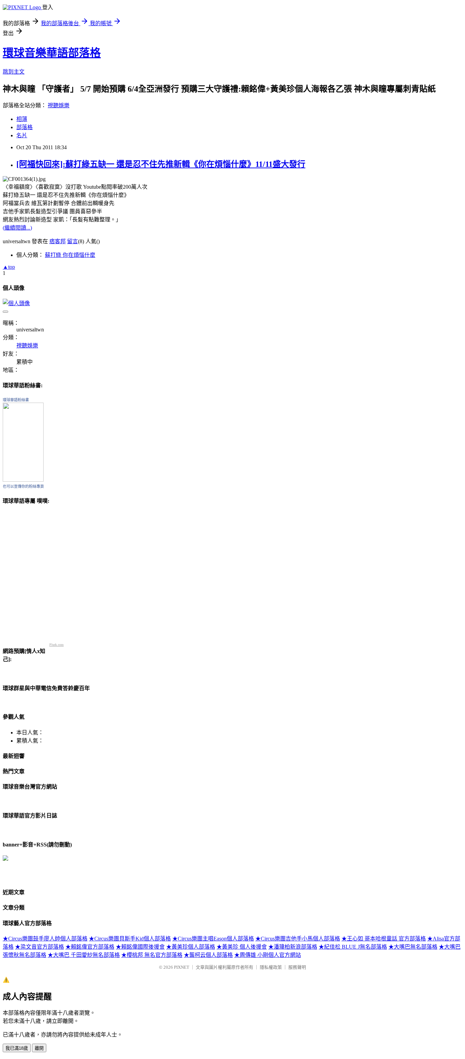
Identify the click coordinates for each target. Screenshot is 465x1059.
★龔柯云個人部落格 (208, 955)
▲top (9, 267)
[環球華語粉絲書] (23, 480)
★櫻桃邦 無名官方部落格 (151, 955)
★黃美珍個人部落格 (190, 947)
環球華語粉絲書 (16, 400)
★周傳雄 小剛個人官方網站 (267, 955)
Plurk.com (56, 645)
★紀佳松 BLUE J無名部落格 (353, 947)
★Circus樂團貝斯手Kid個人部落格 (130, 938)
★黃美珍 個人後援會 (242, 947)
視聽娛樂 (58, 105)
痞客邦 (57, 241)
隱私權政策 (271, 967)
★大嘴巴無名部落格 (412, 947)
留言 (72, 241)
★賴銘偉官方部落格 (89, 947)
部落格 (24, 127)
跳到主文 (14, 72)
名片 (21, 135)
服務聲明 (297, 967)
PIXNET (181, 967)
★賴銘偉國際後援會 (140, 947)
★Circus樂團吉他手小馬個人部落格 (297, 938)
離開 (39, 1048)
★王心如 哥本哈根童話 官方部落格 (383, 938)
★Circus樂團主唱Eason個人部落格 (213, 938)
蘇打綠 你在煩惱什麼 (70, 255)
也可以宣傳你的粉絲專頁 (23, 486)
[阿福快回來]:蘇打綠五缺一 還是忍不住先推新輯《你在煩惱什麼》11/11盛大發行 (160, 164)
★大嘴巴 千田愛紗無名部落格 (84, 955)
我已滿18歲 (16, 1048)
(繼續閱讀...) (17, 228)
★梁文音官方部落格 (39, 947)
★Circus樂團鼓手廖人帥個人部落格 (45, 938)
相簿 (21, 119)
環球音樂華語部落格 (52, 53)
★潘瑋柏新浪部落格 (292, 947)
